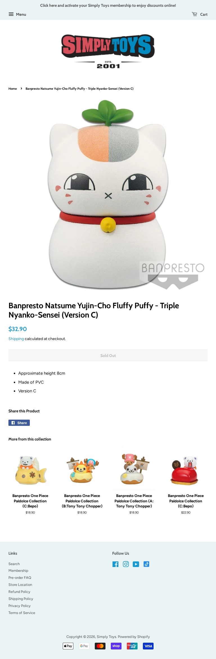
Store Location (20, 584)
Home (12, 89)
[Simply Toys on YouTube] (136, 565)
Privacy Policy (19, 606)
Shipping (16, 338)
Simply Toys (106, 637)
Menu (20, 14)
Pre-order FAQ (19, 577)
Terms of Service (21, 613)
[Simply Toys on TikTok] (147, 564)
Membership (18, 570)
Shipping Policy (20, 599)
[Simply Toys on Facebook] (115, 565)
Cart (203, 14)
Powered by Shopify (134, 637)
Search (14, 564)
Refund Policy (19, 592)
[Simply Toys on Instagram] (126, 565)
